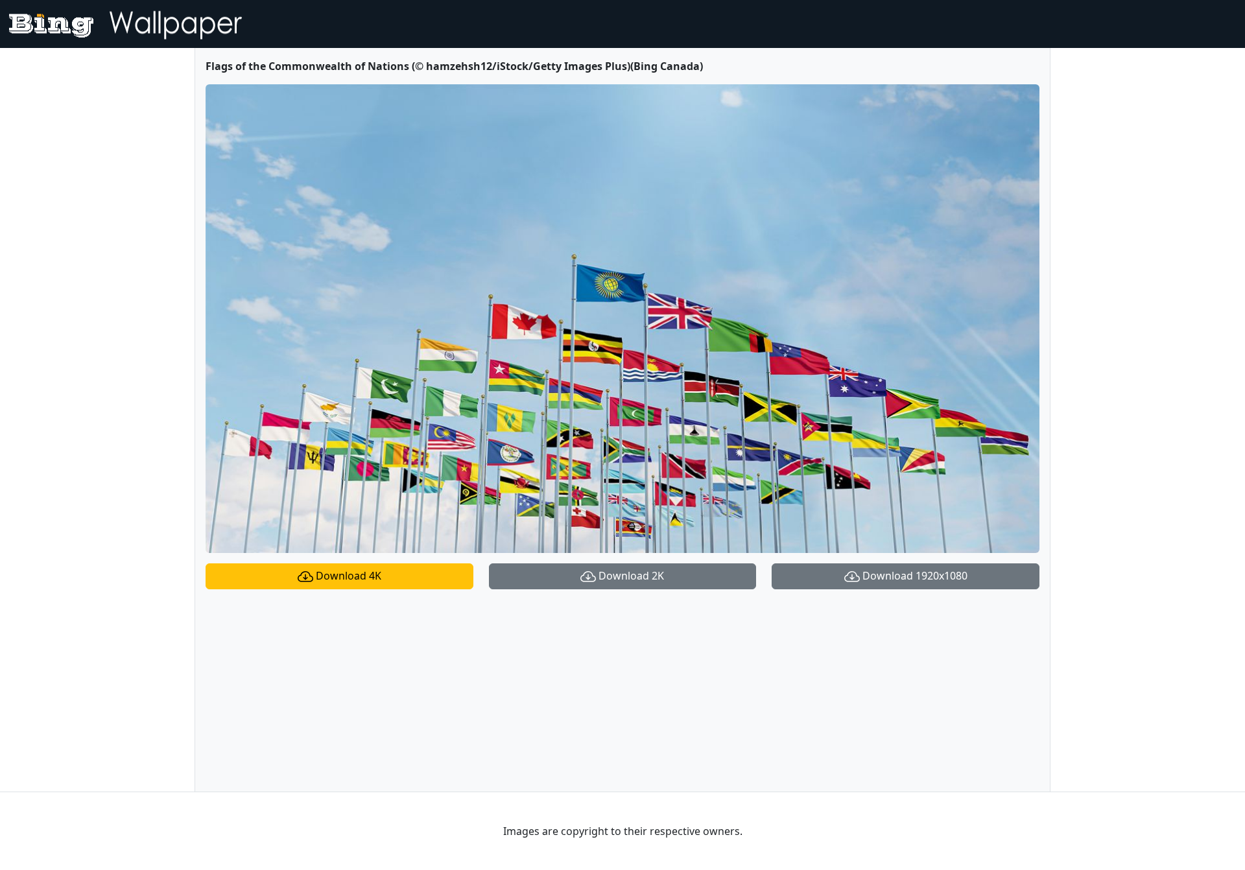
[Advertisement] (622, 690)
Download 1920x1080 (913, 576)
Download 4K (347, 576)
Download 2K (630, 576)
